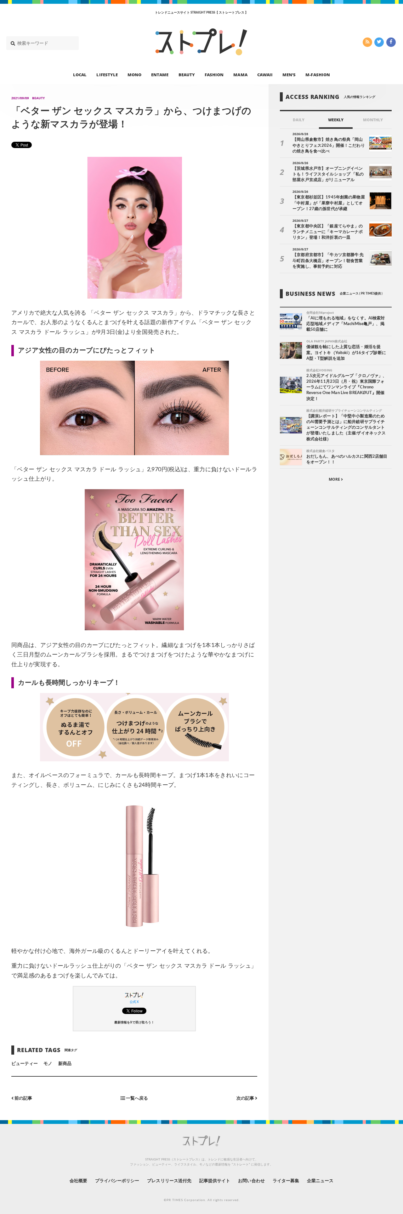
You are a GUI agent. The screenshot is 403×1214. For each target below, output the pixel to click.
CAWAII (265, 74)
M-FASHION (317, 74)
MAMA (240, 74)
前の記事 (23, 1098)
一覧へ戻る (136, 1098)
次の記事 (245, 1098)
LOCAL (80, 74)
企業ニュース (320, 1181)
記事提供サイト (214, 1181)
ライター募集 (286, 1181)
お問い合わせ (251, 1181)
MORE (335, 479)
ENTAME (159, 74)
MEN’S (289, 74)
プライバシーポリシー (117, 1181)
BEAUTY (187, 74)
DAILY (298, 120)
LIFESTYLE (106, 74)
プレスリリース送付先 (169, 1181)
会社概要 (78, 1181)
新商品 (64, 1064)
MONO (134, 74)
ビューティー (24, 1064)
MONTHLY (373, 120)
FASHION (214, 74)
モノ (47, 1064)
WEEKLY (335, 120)
